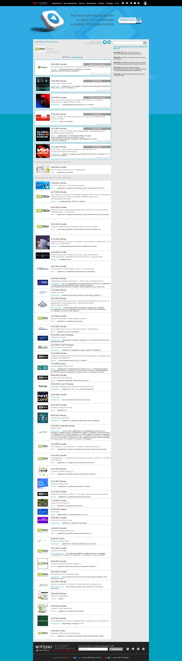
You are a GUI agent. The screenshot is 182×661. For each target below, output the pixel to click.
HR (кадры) (70, 462)
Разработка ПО (61, 172)
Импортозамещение (86, 287)
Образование (55, 578)
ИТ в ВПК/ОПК (77, 439)
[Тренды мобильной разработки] (43, 633)
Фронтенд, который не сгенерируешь (68, 170)
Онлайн (63, 167)
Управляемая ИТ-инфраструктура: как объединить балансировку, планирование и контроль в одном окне (77, 256)
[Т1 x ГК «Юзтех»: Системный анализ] (43, 185)
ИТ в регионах (90, 370)
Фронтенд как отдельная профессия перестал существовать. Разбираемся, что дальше (80, 211)
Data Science (55, 588)
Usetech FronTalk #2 (60, 503)
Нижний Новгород (67, 426)
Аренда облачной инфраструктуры (65, 650)
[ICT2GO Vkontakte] (127, 3)
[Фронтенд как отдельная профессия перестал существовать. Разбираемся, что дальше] (43, 211)
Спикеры (101, 3)
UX (74, 389)
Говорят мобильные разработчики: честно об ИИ (74, 227)
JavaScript (70, 172)
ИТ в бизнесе (81, 201)
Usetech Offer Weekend (61, 608)
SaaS (94, 287)
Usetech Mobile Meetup (61, 378)
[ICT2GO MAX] (123, 3)
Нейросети (76, 311)
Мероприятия (57, 3)
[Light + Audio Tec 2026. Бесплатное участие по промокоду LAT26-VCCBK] (43, 118)
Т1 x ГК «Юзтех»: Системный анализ (68, 186)
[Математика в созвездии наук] (43, 575)
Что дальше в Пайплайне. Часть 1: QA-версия (72, 269)
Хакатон (53, 486)
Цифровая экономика (89, 437)
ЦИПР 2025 (56, 428)
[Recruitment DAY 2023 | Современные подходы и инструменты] (43, 620)
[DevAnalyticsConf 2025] (43, 347)
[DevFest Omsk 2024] (43, 541)
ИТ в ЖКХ (79, 437)
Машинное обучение (86, 285)
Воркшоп (53, 246)
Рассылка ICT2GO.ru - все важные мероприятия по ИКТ (96, 646)
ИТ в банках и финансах (87, 434)
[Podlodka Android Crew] (43, 520)
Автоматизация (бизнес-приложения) (74, 307)
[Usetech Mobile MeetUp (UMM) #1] (43, 564)
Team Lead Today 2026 (61, 84)
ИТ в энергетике (75, 555)
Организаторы (91, 3)
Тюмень (63, 509)
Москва (63, 183)
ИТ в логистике (96, 435)
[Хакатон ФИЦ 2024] (43, 483)
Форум (53, 369)
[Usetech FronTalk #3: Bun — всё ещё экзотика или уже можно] (43, 494)
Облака (74, 201)
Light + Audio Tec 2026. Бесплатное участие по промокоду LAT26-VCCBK (78, 118)
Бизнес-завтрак (56, 307)
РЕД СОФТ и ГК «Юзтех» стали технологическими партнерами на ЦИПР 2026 (127, 53)
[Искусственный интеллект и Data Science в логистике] (43, 585)
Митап (53, 172)
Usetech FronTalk (59, 551)
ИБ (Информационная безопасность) (70, 246)
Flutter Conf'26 (57, 293)
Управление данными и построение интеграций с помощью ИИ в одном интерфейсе (80, 357)
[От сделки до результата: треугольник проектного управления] (43, 67)
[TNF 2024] (43, 511)
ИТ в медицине (55, 370)
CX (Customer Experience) (85, 389)
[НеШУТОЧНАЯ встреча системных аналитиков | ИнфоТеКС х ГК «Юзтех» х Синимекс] (43, 242)
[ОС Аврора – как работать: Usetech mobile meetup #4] (43, 446)
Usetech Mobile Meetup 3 (62, 471)
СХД (66, 283)
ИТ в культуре (92, 372)
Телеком (64, 431)
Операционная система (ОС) (70, 340)
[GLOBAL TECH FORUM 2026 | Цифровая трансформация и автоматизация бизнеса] (43, 134)
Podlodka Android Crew (61, 520)
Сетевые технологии (103, 432)
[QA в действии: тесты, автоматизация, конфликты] (43, 329)
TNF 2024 (55, 512)
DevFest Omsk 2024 (60, 541)
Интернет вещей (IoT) (72, 434)
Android (96, 229)
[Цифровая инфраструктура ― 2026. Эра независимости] (43, 283)
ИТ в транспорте (57, 435)
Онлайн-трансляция (57, 553)
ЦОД (63, 283)
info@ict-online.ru (44, 650)
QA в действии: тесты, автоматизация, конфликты (74, 329)
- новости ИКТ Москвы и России (91, 657)
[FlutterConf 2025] (43, 338)
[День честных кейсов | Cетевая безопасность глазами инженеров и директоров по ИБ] (43, 101)
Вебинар (53, 201)
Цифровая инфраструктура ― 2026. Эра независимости (77, 281)
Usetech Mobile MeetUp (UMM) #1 (66, 564)
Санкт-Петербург (67, 335)
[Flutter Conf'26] (43, 292)
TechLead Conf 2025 (60, 418)
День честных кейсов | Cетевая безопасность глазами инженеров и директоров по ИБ (76, 101)
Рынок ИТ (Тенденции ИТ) (103, 434)
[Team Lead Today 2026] (43, 84)
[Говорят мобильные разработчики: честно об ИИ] (43, 227)
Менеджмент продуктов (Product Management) (86, 350)
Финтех (63, 370)
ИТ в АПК (84, 372)
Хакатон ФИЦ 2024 (59, 484)
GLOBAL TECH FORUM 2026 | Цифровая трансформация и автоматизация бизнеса (78, 132)
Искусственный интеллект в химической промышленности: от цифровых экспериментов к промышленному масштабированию (80, 303)
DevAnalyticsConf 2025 (61, 347)
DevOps (94, 246)
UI (76, 389)
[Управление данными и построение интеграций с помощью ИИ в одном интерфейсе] (43, 356)
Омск (62, 538)
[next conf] (43, 397)
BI (103, 188)
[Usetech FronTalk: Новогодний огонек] (43, 318)
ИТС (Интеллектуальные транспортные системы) (66, 372)
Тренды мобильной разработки (65, 633)
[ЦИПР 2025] (43, 432)
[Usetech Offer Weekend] (43, 608)
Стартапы (87, 486)
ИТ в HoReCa (94, 555)
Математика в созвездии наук (65, 574)
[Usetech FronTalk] (43, 551)
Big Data (60, 599)
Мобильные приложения (65, 229)
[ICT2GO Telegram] (131, 3)
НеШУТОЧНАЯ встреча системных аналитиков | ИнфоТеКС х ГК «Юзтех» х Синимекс (81, 243)
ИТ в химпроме (55, 311)
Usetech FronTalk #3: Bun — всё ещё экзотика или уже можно (79, 494)
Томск (62, 631)
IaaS (103, 287)
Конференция (55, 283)
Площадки (109, 3)
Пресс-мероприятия (70, 3)
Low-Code (63, 311)
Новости (82, 3)
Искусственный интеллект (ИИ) (92, 188)
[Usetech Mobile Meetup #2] (43, 530)
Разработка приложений (74, 188)
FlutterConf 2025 (58, 337)
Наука (61, 578)
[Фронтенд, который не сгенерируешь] (43, 170)
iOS (100, 229)
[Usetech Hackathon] (43, 596)
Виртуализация (69, 285)
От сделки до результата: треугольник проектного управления (80, 67)
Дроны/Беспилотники (57, 341)
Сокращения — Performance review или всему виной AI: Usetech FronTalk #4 (81, 459)
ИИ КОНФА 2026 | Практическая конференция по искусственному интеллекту (74, 150)
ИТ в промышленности (58, 309)
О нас (117, 3)
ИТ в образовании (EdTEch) (99, 369)
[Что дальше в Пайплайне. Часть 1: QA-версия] (43, 269)
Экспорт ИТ (101, 372)
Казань (63, 364)
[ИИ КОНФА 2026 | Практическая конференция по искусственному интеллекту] (43, 151)
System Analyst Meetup (61, 408)
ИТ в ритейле (87, 435)
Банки (70, 431)
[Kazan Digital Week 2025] (43, 368)
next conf (55, 397)
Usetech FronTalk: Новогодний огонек (68, 319)
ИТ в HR (81, 623)
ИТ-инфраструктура (65, 201)
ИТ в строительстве (57, 439)
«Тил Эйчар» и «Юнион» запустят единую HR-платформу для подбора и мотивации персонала (130, 63)
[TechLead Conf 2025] (43, 418)
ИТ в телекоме (68, 439)
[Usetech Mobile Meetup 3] (43, 471)
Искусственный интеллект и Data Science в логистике (76, 584)
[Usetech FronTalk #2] (43, 503)
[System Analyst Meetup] (43, 407)
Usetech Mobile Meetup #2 (62, 531)
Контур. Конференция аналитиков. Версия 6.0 (72, 387)
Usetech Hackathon (59, 596)
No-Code (69, 311)
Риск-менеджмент (100, 309)
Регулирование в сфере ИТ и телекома (83, 432)
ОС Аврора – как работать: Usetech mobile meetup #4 (75, 447)
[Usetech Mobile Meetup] (43, 377)
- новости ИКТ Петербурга (120, 657)
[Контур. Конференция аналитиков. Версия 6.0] (43, 386)
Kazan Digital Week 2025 (62, 366)
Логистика (89, 587)
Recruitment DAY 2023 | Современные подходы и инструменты (80, 621)
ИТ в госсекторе (80, 370)
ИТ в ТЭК (53, 437)
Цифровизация (72, 283)
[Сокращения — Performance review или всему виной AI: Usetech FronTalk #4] (43, 459)
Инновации (100, 307)
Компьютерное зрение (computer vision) (94, 577)
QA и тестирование (89, 271)
